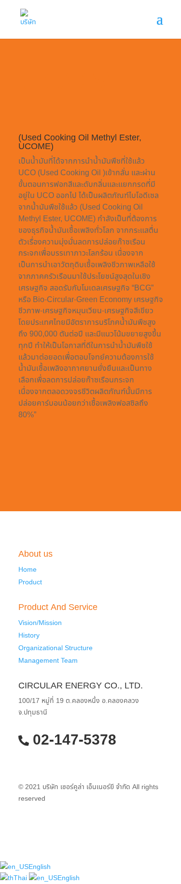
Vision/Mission (40, 623)
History (29, 635)
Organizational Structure (55, 648)
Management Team (48, 660)
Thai (21, 878)
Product (30, 582)
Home (27, 569)
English (39, 867)
